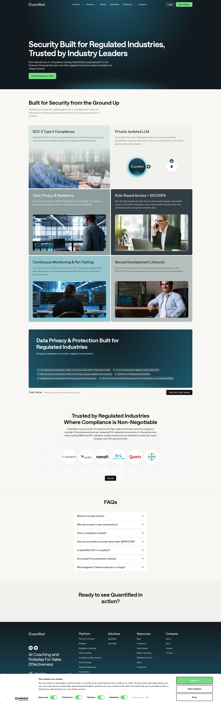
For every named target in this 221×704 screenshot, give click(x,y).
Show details (138, 697)
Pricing (103, 4)
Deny (194, 697)
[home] (49, 4)
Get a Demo (184, 4)
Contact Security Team (42, 76)
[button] (77, 4)
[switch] (78, 697)
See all (110, 478)
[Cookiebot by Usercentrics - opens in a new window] (21, 699)
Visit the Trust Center (179, 392)
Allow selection (194, 689)
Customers (114, 4)
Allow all (194, 680)
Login (170, 4)
